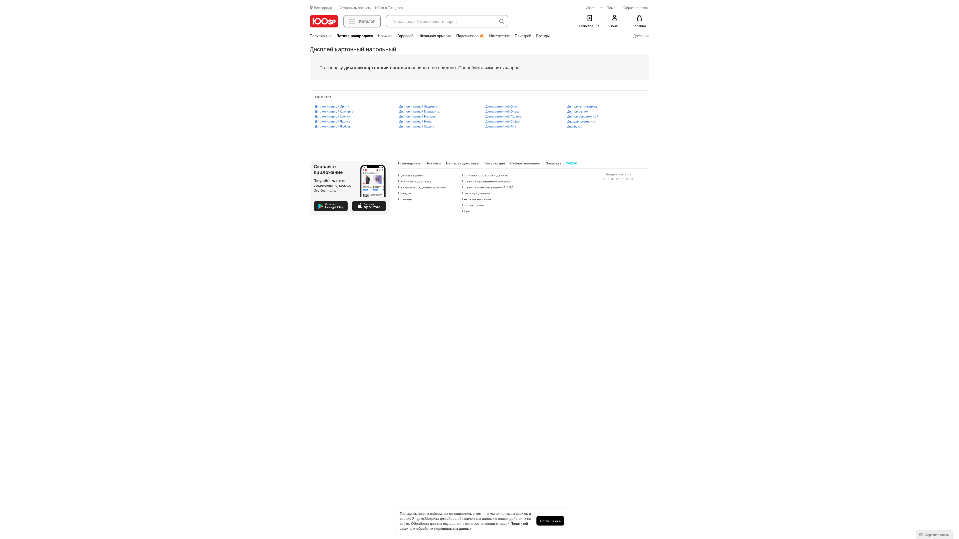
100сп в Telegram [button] (388, 7)
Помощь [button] (613, 7)
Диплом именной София (502, 121)
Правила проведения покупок (486, 180)
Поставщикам (473, 204)
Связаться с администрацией (422, 186)
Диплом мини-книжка (582, 106)
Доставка (641, 35)
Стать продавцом (476, 192)
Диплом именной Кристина (334, 111)
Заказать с (561, 162)
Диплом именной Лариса (332, 121)
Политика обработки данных (485, 174)
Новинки (385, 35)
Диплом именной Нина (415, 121)
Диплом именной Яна (500, 126)
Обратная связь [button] (636, 7)
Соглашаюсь (550, 520)
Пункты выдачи (410, 174)
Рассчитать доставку (415, 180)
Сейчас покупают (525, 162)
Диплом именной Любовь (333, 126)
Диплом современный (582, 116)
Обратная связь (936, 534)
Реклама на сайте (476, 198)
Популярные (320, 35)
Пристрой (523, 35)
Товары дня (494, 162)
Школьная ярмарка (435, 35)
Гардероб (405, 35)
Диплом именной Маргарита (419, 111)
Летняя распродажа (354, 35)
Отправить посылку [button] (355, 7)
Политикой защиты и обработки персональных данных (464, 526)
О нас (467, 210)
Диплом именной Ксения (332, 116)
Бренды (543, 35)
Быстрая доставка (462, 162)
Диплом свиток (577, 111)
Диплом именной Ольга (502, 111)
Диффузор (574, 126)
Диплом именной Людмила (418, 106)
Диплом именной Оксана (416, 126)
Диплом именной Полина (503, 116)
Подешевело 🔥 (470, 35)
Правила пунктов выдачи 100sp (487, 186)
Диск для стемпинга (581, 121)
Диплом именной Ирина (332, 106)
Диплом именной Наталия (418, 116)
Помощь (405, 198)
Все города (323, 7)
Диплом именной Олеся (502, 106)
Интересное (499, 35)
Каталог (367, 21)
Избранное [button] (595, 7)
